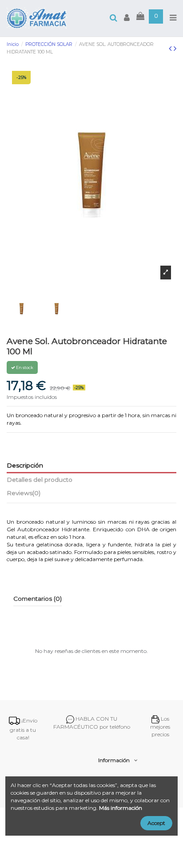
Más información (120, 807)
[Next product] (175, 48)
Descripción (25, 465)
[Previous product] (171, 48)
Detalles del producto (39, 479)
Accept (156, 823)
